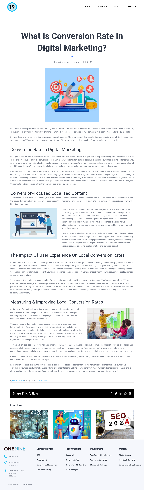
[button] (11, 424)
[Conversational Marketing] (72, 69)
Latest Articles (43, 381)
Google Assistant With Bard (72, 424)
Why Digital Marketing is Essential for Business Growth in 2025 (29, 424)
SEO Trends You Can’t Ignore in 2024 (115, 424)
